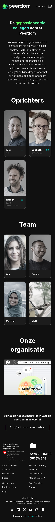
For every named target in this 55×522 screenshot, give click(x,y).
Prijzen (5, 478)
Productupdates (9, 487)
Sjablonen (7, 469)
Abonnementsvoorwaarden (21, 501)
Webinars (33, 469)
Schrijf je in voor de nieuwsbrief (27, 427)
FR (29, 498)
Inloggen (40, 6)
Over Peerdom (35, 483)
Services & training (37, 465)
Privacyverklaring (42, 501)
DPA (6, 501)
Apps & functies (9, 465)
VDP (29, 504)
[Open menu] (50, 6)
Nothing (30, 516)
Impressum (20, 504)
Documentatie (35, 473)
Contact (32, 487)
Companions (8, 483)
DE (25, 498)
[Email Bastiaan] (47, 149)
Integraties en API (37, 478)
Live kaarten (8, 473)
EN (21, 498)
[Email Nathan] (22, 199)
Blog (4, 491)
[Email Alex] (22, 149)
